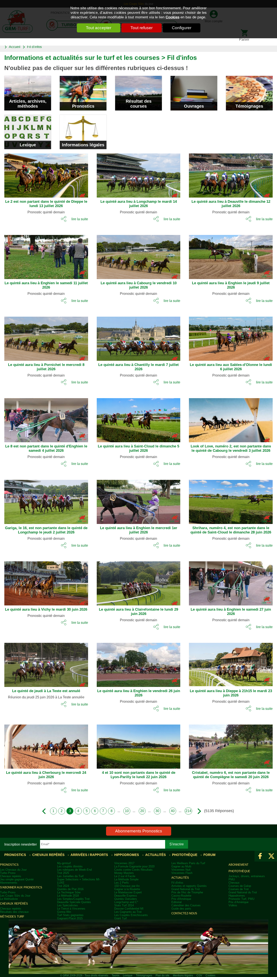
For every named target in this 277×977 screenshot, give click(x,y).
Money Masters (124, 873)
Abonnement (238, 864)
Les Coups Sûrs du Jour (15, 895)
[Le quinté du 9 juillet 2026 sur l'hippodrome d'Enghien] (227, 255)
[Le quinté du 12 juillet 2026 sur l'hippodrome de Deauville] (227, 173)
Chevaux (234, 882)
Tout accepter (98, 28)
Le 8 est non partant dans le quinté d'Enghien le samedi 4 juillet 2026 (46, 448)
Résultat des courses (138, 104)
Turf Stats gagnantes (70, 915)
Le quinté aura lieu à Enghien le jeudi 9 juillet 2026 (231, 285)
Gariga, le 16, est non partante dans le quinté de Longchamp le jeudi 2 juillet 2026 (46, 530)
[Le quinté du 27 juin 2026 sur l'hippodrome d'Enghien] (227, 581)
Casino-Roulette (181, 895)
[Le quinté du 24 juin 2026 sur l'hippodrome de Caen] (42, 745)
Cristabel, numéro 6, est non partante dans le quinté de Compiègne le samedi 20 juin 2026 (231, 775)
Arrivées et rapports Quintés (189, 886)
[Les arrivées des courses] (138, 93)
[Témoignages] (249, 93)
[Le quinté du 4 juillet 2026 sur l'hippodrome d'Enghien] (42, 418)
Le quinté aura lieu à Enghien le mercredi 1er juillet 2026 (138, 530)
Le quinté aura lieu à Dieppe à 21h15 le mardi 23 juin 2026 (231, 693)
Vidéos (233, 905)
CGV (199, 975)
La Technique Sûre (69, 892)
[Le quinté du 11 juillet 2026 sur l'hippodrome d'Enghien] (42, 255)
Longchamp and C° (126, 902)
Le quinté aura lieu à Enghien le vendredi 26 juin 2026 (138, 693)
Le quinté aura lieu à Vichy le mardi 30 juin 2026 (46, 609)
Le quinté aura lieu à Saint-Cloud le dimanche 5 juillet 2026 (138, 448)
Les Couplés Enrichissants (131, 915)
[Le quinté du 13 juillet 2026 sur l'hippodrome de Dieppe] (42, 173)
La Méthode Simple (126, 879)
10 (127, 811)
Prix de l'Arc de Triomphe (187, 892)
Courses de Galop (240, 886)
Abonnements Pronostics (138, 831)
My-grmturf (64, 863)
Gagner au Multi (181, 866)
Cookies (172, 17)
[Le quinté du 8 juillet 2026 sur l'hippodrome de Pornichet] (42, 337)
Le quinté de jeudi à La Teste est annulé (46, 691)
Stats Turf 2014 (124, 905)
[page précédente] (45, 811)
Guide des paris (181, 908)
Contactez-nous (184, 913)
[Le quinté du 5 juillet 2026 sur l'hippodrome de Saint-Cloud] (135, 418)
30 (157, 811)
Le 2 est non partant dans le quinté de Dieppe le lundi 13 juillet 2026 (46, 204)
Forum (209, 855)
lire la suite (79, 219)
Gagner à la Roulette (127, 889)
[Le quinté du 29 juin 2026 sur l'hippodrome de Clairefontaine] (135, 581)
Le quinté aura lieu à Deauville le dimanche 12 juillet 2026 (231, 204)
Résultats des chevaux (14, 911)
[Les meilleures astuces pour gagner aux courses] (27, 93)
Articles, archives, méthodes (28, 104)
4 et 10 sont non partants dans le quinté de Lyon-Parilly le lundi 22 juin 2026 (138, 775)
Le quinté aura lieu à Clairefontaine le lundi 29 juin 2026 (138, 611)
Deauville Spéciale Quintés (74, 902)
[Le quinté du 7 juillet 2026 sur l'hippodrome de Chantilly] (135, 337)
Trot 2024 (63, 886)
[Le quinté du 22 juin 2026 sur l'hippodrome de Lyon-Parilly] (135, 745)
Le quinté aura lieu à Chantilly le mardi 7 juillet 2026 (138, 367)
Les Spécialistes (67, 905)
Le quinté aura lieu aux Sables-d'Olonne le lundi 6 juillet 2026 (231, 367)
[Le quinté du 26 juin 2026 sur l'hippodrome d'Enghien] (135, 663)
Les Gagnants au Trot (128, 911)
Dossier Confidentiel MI (128, 908)
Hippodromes (126, 855)
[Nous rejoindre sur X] (271, 856)
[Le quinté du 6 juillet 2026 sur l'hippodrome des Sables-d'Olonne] (227, 337)
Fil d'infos (34, 47)
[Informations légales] (83, 132)
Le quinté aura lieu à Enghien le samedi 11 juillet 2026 (46, 285)
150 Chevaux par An (127, 886)
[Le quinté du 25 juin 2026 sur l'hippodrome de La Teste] (42, 663)
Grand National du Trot (185, 889)
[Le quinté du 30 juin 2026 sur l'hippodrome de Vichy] (42, 581)
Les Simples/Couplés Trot (73, 898)
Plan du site (162, 975)
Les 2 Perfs (121, 882)
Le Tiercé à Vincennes (71, 908)
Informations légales (83, 144)
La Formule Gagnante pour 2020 (134, 866)
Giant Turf (120, 918)
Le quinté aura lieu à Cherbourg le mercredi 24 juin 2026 (46, 775)
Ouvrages (194, 106)
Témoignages (249, 106)
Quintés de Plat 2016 (70, 889)
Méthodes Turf (12, 916)
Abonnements (8, 882)
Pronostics (83, 106)
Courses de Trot (239, 889)
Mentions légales (183, 975)
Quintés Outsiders (125, 898)
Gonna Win (64, 911)
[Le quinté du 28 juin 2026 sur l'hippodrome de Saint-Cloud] (227, 500)
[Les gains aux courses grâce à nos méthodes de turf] (194, 93)
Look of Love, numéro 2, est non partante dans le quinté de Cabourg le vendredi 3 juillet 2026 (231, 448)
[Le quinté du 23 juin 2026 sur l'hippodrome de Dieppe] (227, 663)
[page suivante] (197, 811)
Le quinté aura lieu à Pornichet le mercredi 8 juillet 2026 (46, 367)
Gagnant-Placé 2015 (70, 918)
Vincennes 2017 (124, 863)
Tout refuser (141, 28)
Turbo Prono (7, 873)
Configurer (181, 28)
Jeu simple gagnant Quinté (17, 879)
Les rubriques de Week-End (74, 869)
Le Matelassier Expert (128, 892)
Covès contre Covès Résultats (133, 869)
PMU (232, 879)
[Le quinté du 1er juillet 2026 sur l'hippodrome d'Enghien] (135, 500)
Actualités (155, 855)
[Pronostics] (83, 93)
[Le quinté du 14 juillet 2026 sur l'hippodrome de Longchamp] (135, 173)
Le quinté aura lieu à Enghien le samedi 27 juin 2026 (231, 611)
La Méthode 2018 (68, 895)
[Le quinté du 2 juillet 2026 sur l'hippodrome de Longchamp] (42, 500)
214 (188, 811)
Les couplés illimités (70, 866)
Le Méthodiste (9, 898)
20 (142, 811)
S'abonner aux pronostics (21, 887)
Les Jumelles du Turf (70, 876)
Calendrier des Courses (186, 905)
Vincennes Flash (181, 873)
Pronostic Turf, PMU (241, 898)
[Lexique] (27, 132)
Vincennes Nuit (180, 869)
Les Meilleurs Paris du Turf (188, 863)
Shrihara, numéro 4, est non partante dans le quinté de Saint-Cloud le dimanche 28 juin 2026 (230, 530)
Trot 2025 (63, 873)
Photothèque (184, 855)
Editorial (176, 902)
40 (173, 811)
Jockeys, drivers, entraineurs (247, 876)
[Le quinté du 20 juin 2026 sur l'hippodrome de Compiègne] (227, 745)
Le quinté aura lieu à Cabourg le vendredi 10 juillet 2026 (139, 285)
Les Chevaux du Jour (13, 869)
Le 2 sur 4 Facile (124, 876)
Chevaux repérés (48, 855)
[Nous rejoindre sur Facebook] (260, 856)
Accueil (14, 47)
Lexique (28, 144)
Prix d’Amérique (238, 902)
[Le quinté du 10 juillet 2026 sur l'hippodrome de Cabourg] (135, 255)
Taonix (115, 975)
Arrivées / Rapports (89, 855)
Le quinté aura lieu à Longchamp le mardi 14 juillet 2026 (138, 204)
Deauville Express (125, 895)
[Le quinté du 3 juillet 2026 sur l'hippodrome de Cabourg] (227, 418)
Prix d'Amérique (181, 898)
